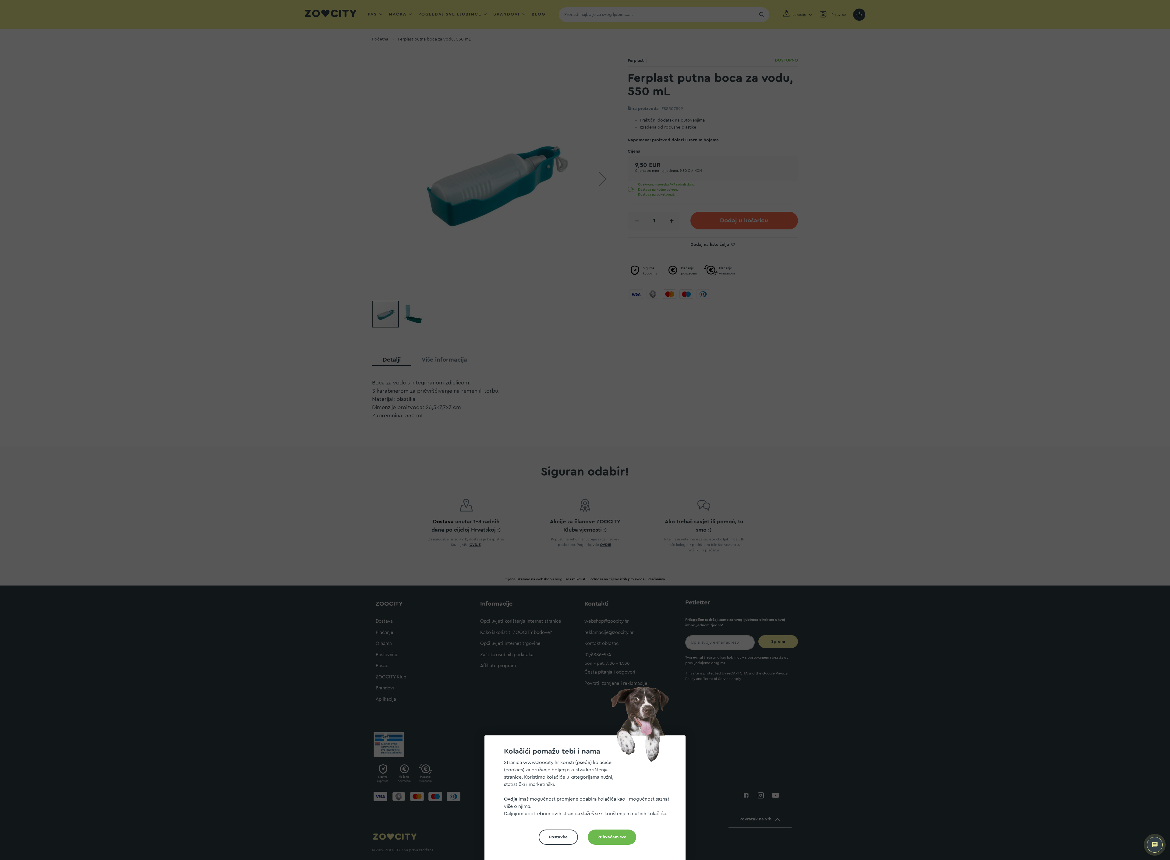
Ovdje (510, 799)
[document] (587, 800)
